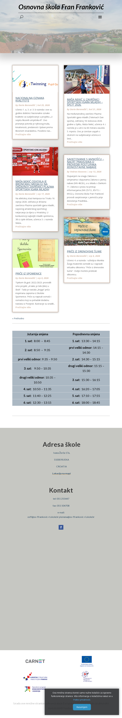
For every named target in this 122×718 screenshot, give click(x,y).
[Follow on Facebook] (61, 527)
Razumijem (81, 707)
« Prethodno (18, 318)
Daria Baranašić (27, 105)
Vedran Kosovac (78, 171)
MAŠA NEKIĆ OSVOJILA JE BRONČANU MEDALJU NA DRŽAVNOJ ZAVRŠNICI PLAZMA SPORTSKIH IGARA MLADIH (34, 185)
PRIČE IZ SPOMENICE (28, 273)
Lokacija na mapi (61, 473)
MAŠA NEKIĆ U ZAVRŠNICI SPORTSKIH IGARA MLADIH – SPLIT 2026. (85, 102)
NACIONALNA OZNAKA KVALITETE (29, 99)
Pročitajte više (23, 134)
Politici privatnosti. (82, 699)
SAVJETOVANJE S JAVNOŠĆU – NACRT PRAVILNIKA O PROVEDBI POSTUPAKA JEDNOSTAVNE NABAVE (85, 163)
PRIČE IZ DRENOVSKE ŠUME (84, 251)
